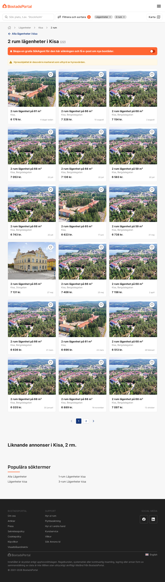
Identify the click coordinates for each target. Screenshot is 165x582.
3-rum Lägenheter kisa (72, 481)
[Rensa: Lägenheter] (110, 17)
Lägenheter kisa (17, 481)
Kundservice (51, 531)
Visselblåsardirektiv (18, 547)
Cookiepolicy (14, 536)
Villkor (48, 536)
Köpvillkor (13, 541)
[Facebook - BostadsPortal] (144, 519)
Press (11, 526)
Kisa (41, 27)
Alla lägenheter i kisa (24, 33)
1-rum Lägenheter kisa (72, 476)
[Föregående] (71, 421)
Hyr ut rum (50, 515)
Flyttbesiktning (53, 521)
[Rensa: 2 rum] (124, 17)
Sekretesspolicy (16, 531)
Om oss (12, 515)
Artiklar (11, 521)
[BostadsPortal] (17, 6)
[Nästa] (93, 421)
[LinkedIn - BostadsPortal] (153, 519)
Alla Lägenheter (17, 476)
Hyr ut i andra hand (55, 526)
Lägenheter (25, 27)
